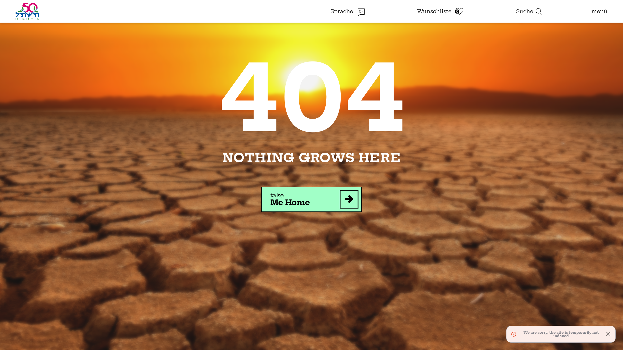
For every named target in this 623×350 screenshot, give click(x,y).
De (361, 12)
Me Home (290, 199)
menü (599, 11)
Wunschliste (434, 11)
